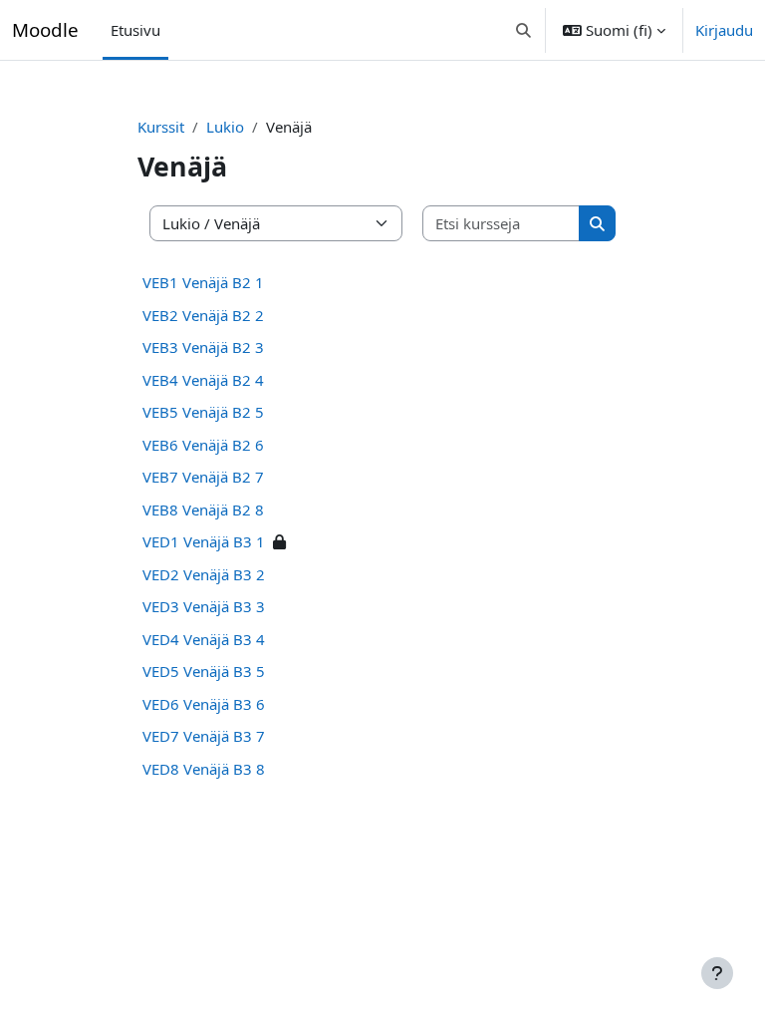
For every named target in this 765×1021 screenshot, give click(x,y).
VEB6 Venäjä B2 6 (203, 445)
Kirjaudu (724, 30)
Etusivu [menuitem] (135, 30)
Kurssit (160, 127)
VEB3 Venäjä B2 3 (203, 347)
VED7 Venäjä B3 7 (203, 736)
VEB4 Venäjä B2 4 (203, 380)
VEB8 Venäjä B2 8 (203, 509)
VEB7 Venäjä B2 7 (203, 477)
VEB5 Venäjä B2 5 (203, 412)
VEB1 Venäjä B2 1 (203, 282)
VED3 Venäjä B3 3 (203, 606)
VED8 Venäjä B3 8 (203, 769)
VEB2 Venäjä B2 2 (203, 315)
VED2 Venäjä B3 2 (203, 574)
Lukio (225, 127)
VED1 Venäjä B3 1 (203, 541)
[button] (524, 30)
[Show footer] (717, 973)
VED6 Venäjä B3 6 (203, 704)
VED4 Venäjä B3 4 (203, 639)
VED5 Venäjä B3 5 (203, 671)
